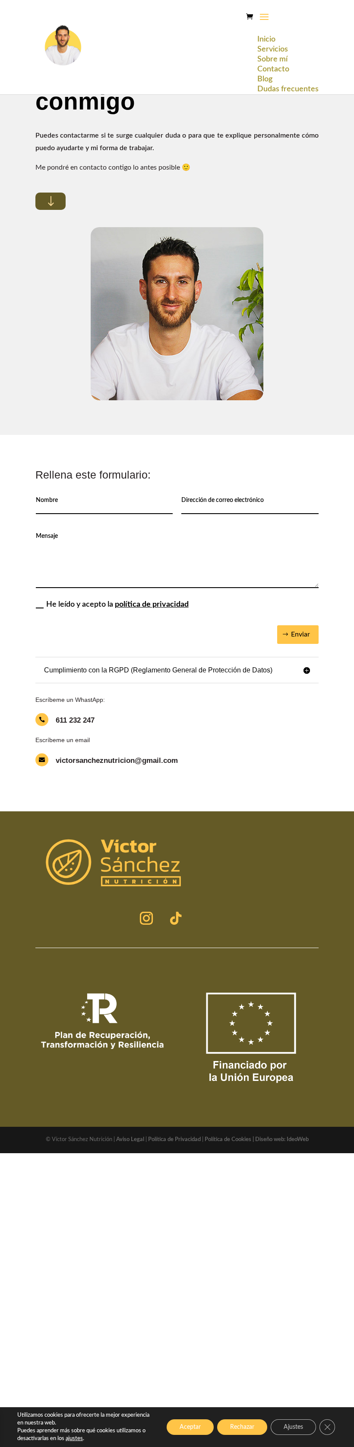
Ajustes (293, 1427)
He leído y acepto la (117, 604)
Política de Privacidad (174, 1139)
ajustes (74, 1438)
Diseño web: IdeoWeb (282, 1139)
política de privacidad (152, 604)
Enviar (300, 634)
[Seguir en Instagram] (146, 918)
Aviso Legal (130, 1139)
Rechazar (242, 1427)
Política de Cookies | (230, 1139)
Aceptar (190, 1427)
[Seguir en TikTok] (176, 918)
